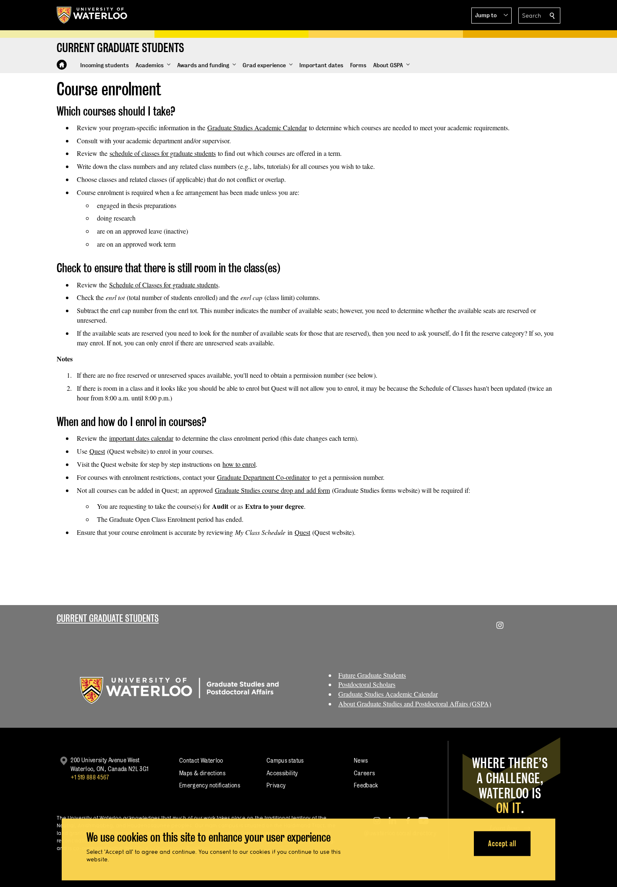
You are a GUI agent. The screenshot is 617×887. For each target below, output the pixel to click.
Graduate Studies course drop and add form (272, 490)
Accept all (502, 843)
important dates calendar (141, 438)
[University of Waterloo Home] (92, 15)
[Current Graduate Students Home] (62, 65)
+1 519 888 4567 (90, 777)
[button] (491, 15)
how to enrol (239, 464)
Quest (97, 451)
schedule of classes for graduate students (163, 153)
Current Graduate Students (108, 618)
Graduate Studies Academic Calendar (257, 127)
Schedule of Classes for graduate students (163, 284)
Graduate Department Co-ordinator (263, 477)
